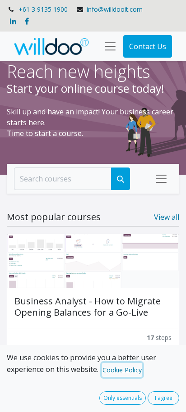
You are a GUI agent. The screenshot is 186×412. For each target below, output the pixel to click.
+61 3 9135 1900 (43, 9)
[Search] (120, 179)
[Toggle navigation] (161, 179)
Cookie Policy (122, 370)
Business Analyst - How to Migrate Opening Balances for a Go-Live (87, 306)
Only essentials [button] (122, 398)
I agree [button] (163, 398)
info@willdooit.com (115, 9)
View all (166, 217)
